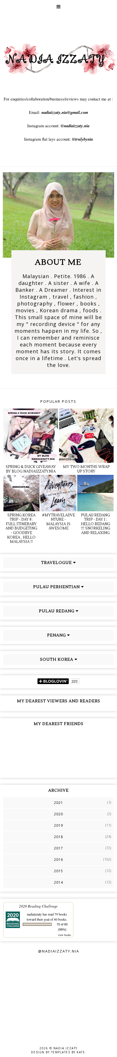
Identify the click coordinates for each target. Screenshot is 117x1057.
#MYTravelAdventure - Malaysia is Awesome (58, 522)
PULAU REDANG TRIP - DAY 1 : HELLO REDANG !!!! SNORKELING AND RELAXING (95, 524)
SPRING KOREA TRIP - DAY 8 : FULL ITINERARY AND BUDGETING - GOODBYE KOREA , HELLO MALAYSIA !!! (21, 528)
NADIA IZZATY (65, 1048)
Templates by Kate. (68, 1052)
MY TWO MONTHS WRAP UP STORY (86, 469)
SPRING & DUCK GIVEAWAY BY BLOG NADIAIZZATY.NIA (31, 469)
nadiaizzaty (34, 914)
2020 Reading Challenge (38, 906)
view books (64, 935)
